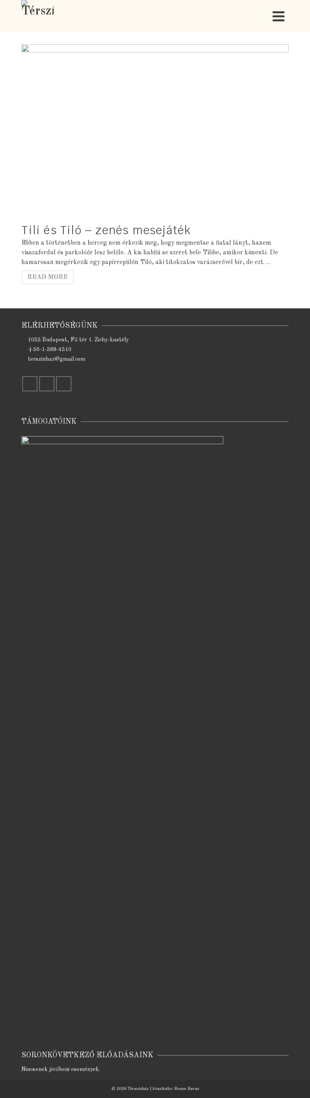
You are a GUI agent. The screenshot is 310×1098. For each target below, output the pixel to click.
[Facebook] (30, 383)
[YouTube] (63, 383)
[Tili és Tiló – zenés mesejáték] (154, 133)
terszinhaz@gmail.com (56, 359)
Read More (47, 277)
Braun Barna (186, 1089)
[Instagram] (46, 383)
